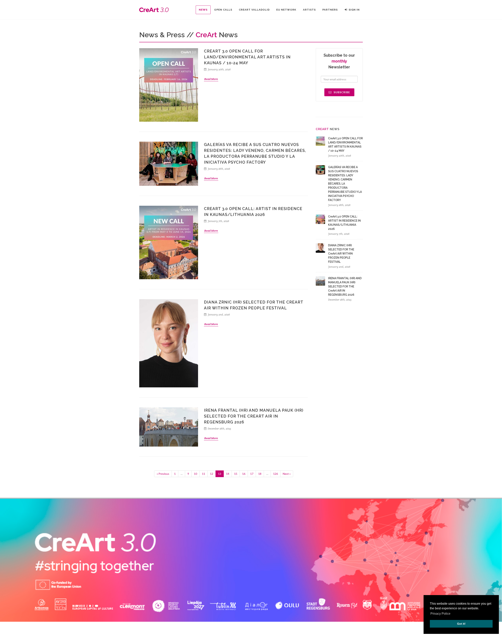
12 (211, 473)
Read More (211, 79)
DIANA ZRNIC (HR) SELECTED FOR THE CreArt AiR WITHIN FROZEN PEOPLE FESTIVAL (341, 253)
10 (195, 473)
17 (251, 473)
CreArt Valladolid (254, 9)
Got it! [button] (461, 623)
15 (235, 473)
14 (227, 473)
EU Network (286, 9)
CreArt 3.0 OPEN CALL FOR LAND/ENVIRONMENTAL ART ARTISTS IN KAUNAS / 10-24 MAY (247, 57)
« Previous (163, 473)
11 (203, 473)
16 (243, 473)
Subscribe (341, 92)
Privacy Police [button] (440, 613)
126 (275, 473)
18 (259, 473)
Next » (287, 473)
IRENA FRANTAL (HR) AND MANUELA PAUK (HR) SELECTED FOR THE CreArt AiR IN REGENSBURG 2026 (253, 416)
